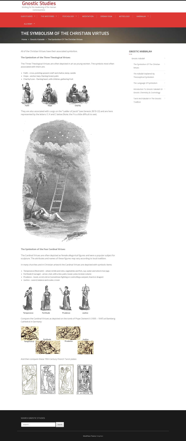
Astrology (124, 16)
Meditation (88, 16)
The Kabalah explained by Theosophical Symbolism (144, 75)
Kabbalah (141, 16)
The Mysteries (47, 16)
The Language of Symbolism (145, 83)
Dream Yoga (106, 16)
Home (24, 39)
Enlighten (100, 436)
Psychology (68, 16)
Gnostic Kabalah (37, 39)
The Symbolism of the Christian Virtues (146, 66)
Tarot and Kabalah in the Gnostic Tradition (147, 100)
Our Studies (27, 16)
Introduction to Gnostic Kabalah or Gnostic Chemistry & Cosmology (148, 91)
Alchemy (28, 24)
